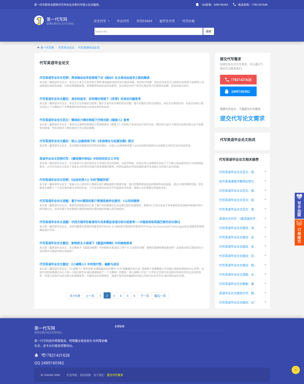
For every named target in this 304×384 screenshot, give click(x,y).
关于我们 (98, 375)
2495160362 (240, 91)
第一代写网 (47, 47)
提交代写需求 (115, 375)
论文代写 (100, 21)
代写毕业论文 (66, 47)
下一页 (144, 296)
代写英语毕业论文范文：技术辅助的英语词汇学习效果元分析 (258, 200)
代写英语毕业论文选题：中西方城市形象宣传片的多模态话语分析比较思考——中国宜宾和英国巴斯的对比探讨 (109, 222)
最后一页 (160, 296)
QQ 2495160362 (49, 363)
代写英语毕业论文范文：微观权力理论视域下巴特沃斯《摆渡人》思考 (84, 120)
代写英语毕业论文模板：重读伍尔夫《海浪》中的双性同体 (256, 284)
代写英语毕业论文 (89, 47)
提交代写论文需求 (242, 118)
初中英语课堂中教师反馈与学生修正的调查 (246, 181)
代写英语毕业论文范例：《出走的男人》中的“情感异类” (74, 180)
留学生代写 (167, 21)
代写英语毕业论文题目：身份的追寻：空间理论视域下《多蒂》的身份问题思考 (90, 99)
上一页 (90, 296)
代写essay (144, 21)
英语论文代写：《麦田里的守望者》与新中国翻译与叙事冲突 (257, 218)
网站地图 (85, 375)
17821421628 (240, 79)
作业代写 (123, 21)
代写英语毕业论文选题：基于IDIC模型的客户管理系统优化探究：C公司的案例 (89, 201)
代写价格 (188, 21)
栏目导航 (72, 375)
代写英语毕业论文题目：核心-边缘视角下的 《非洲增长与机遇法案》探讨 (86, 141)
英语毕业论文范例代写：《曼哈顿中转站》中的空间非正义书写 (79, 158)
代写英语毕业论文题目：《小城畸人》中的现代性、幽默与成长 (79, 264)
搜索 (208, 31)
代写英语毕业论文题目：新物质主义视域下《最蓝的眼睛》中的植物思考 (85, 243)
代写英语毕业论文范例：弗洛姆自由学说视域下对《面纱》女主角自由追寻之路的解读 (94, 77)
